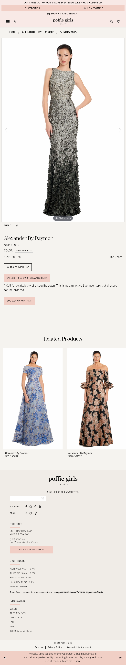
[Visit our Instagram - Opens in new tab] (30, 506)
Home (12, 32)
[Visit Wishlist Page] (118, 21)
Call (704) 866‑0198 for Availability (27, 278)
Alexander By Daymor (38, 32)
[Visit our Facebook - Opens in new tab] (26, 506)
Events (13, 609)
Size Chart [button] (115, 257)
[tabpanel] (63, 130)
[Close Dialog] (5, 658)
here (78, 661)
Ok (120, 657)
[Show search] (111, 21)
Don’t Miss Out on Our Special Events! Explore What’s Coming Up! (63, 2)
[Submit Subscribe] (42, 498)
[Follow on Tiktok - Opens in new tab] (35, 513)
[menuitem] (32, 8)
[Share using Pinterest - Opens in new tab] (17, 225)
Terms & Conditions (21, 631)
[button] (8, 21)
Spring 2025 (68, 32)
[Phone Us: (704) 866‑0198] (15, 21)
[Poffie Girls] (63, 21)
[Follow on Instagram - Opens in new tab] (30, 513)
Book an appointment (31, 549)
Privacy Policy (55, 647)
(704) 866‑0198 (17, 539)
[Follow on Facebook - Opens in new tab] (26, 513)
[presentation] (31, 399)
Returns (39, 647)
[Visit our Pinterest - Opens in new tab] (35, 506)
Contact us (16, 618)
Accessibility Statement (79, 647)
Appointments (18, 613)
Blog (12, 626)
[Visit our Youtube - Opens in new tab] (40, 506)
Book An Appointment (20, 301)
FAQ (12, 622)
